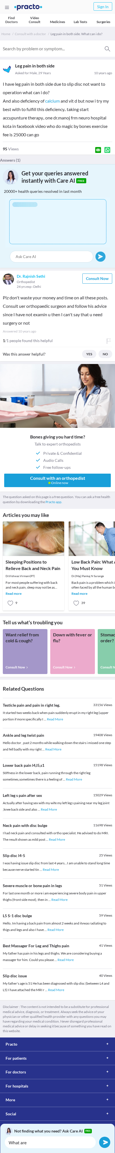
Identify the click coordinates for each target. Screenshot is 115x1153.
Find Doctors (11, 20)
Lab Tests (80, 22)
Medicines (57, 22)
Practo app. (53, 502)
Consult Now (97, 278)
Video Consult (34, 20)
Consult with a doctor (30, 34)
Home (5, 34)
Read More (55, 719)
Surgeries (103, 22)
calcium (52, 100)
